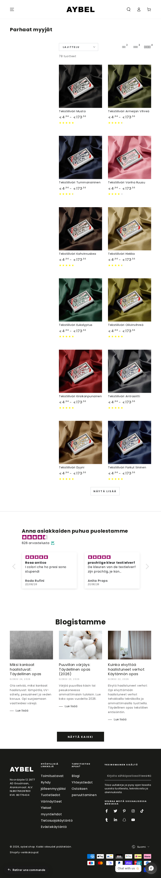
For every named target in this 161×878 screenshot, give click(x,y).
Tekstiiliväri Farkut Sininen (127, 467)
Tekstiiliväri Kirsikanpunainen (80, 396)
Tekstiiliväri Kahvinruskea (77, 254)
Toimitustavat (52, 776)
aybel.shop (27, 846)
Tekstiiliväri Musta (72, 111)
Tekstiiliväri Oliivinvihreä (126, 325)
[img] (82, 537)
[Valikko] (12, 9)
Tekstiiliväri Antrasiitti (124, 396)
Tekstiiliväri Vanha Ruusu (126, 182)
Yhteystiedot (82, 782)
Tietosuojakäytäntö (57, 820)
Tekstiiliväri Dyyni (71, 467)
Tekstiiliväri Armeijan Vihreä (128, 111)
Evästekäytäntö (54, 827)
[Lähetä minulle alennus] (149, 775)
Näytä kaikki (80, 737)
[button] (128, 9)
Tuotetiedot (50, 795)
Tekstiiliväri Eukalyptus (75, 325)
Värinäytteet (51, 801)
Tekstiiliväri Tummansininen (80, 182)
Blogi (76, 776)
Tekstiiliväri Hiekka (121, 254)
